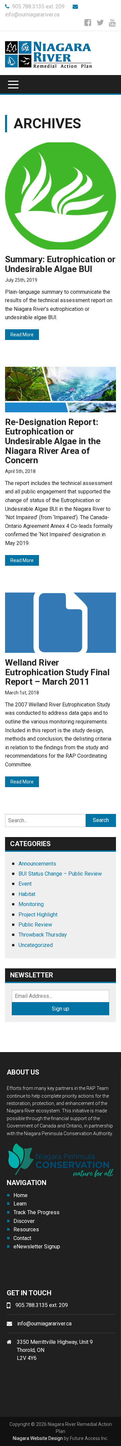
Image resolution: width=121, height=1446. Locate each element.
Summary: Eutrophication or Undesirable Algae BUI (60, 264)
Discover (24, 1221)
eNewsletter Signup (36, 1246)
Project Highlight (37, 914)
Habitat (26, 894)
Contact (22, 1238)
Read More (22, 334)
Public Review (35, 924)
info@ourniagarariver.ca (44, 1323)
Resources (26, 1229)
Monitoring (31, 904)
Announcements (37, 863)
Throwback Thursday (42, 935)
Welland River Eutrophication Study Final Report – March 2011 (57, 672)
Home (20, 1195)
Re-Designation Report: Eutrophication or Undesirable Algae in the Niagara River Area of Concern (52, 441)
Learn (20, 1203)
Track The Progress (36, 1212)
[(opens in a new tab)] (60, 195)
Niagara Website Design (38, 1438)
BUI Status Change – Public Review (60, 874)
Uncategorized (35, 945)
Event (25, 884)
